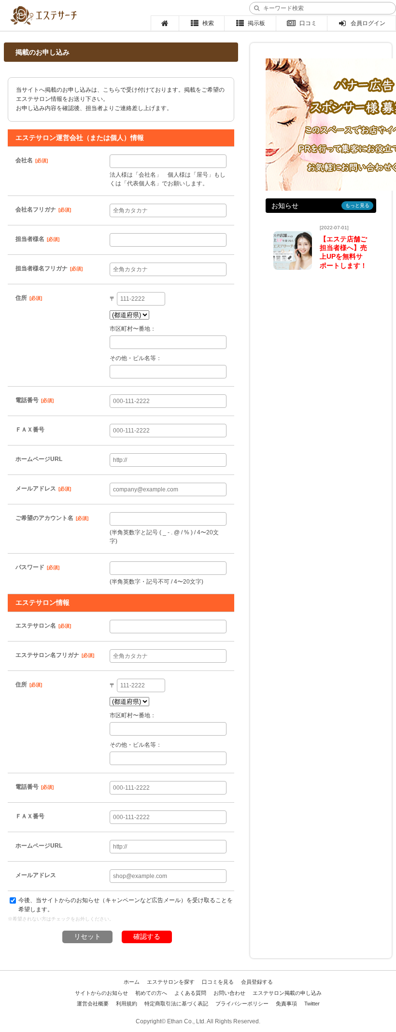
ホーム (132, 982)
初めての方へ (151, 993)
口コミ (308, 23)
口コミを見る (218, 982)
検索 (208, 23)
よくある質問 (190, 993)
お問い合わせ (229, 993)
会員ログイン (368, 23)
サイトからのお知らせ (101, 993)
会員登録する (257, 982)
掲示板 (256, 23)
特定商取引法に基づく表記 (176, 1003)
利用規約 (126, 1003)
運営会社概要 (93, 1003)
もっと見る (357, 205)
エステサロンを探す (171, 982)
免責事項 (286, 1003)
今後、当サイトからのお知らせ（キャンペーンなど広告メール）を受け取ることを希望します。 (125, 905)
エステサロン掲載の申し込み (287, 993)
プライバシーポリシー (242, 1003)
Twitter (312, 1003)
